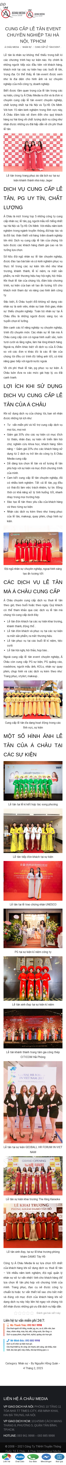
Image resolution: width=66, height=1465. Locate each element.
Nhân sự (23, 1363)
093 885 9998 (46, 1435)
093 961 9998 (25, 1435)
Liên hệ (6, 1462)
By (44, 1363)
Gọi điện (33, 1462)
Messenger (46, 1462)
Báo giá (59, 1462)
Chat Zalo (19, 1462)
